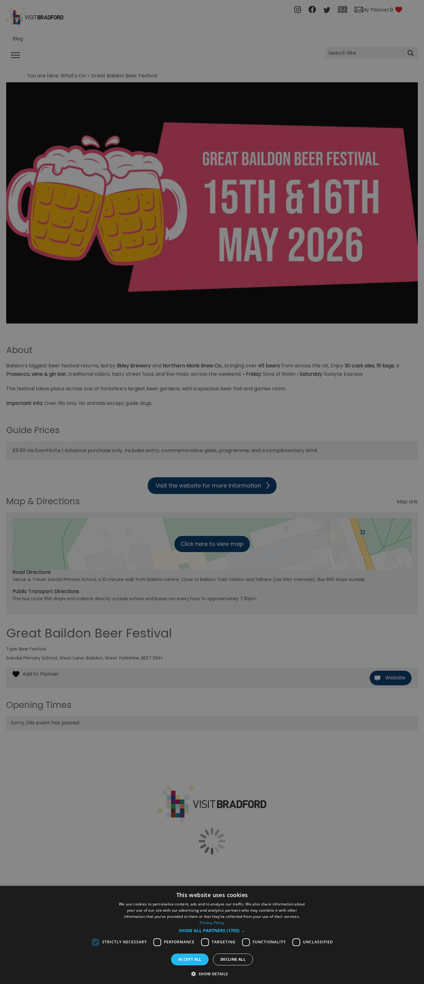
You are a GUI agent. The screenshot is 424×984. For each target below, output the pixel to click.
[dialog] (212, 935)
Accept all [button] (189, 959)
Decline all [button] (233, 959)
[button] (212, 930)
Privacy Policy (212, 922)
